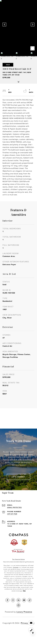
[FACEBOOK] (7, 600)
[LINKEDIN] (18, 600)
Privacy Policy (27, 623)
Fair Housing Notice (18, 559)
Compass (15, 567)
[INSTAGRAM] (13, 600)
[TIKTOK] (30, 600)
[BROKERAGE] (18, 605)
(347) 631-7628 (12, 514)
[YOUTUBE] (24, 600)
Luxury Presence (24, 611)
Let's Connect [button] (18, 477)
